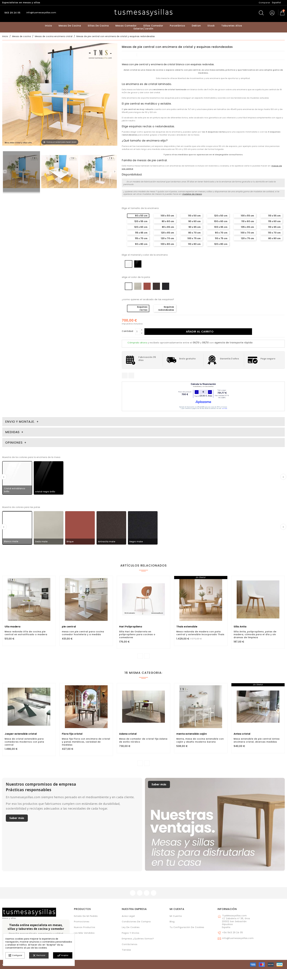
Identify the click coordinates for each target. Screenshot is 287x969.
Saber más (16, 818)
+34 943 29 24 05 (232, 932)
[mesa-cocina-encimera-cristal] (21, 172)
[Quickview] (36, 608)
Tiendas (126, 949)
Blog (172, 921)
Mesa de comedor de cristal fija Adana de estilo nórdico (143, 740)
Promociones (81, 921)
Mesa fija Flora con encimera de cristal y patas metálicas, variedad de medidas (86, 741)
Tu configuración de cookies (187, 927)
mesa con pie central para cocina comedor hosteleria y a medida (83, 633)
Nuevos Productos (84, 927)
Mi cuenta (177, 909)
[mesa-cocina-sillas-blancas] (98, 172)
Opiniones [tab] (14, 442)
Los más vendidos (84, 932)
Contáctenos (129, 944)
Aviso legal (128, 916)
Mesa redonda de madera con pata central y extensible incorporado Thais (200, 633)
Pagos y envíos (130, 932)
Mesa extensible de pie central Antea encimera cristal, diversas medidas (257, 740)
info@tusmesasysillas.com (238, 938)
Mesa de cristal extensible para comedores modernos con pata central (24, 741)
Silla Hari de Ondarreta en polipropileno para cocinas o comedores (137, 634)
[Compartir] (125, 375)
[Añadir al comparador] (29, 608)
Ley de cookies (131, 927)
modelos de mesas (192, 194)
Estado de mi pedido (86, 916)
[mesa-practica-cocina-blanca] (59, 172)
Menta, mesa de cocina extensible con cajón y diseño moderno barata (200, 740)
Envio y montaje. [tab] (20, 422)
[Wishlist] (52, 579)
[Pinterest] (131, 375)
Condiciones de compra (136, 921)
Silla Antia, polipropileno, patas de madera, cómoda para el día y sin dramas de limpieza (255, 634)
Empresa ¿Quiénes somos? (138, 938)
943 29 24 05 (12, 12)
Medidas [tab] (12, 432)
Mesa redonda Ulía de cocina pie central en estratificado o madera (26, 633)
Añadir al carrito (200, 331)
